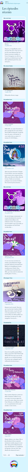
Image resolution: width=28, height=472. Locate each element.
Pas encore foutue (8, 66)
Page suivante (20, 455)
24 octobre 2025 (9, 213)
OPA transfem (8, 434)
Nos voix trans (7, 18)
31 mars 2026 (8, 125)
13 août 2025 (8, 391)
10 (9, 455)
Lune (6, 167)
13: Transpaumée (9, 90)
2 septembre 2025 (9, 349)
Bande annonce (8, 302)
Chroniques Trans (8, 278)
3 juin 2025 (7, 436)
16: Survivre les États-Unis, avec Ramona (12, 43)
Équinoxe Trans (8, 256)
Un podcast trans (8, 99)
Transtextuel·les (7, 322)
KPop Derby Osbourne (10, 390)
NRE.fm (6, 2)
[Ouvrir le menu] (27, 3)
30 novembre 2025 (9, 168)
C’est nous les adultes (9, 347)
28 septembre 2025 (9, 257)
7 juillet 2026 (8, 92)
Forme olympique (9, 124)
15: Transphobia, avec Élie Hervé (12, 211)
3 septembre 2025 (9, 304)
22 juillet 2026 (8, 45)
